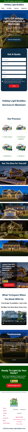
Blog (4, 420)
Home (2, 8)
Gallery (5, 410)
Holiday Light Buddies (14, 5)
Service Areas (6, 423)
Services (16, 8)
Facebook (15, 409)
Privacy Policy (19, 424)
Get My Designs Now (14, 385)
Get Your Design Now (14, 39)
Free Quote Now (9, 285)
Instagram (23, 409)
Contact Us (24, 8)
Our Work (9, 8)
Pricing (4, 413)
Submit (14, 86)
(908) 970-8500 (19, 417)
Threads (19, 413)
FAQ (4, 415)
